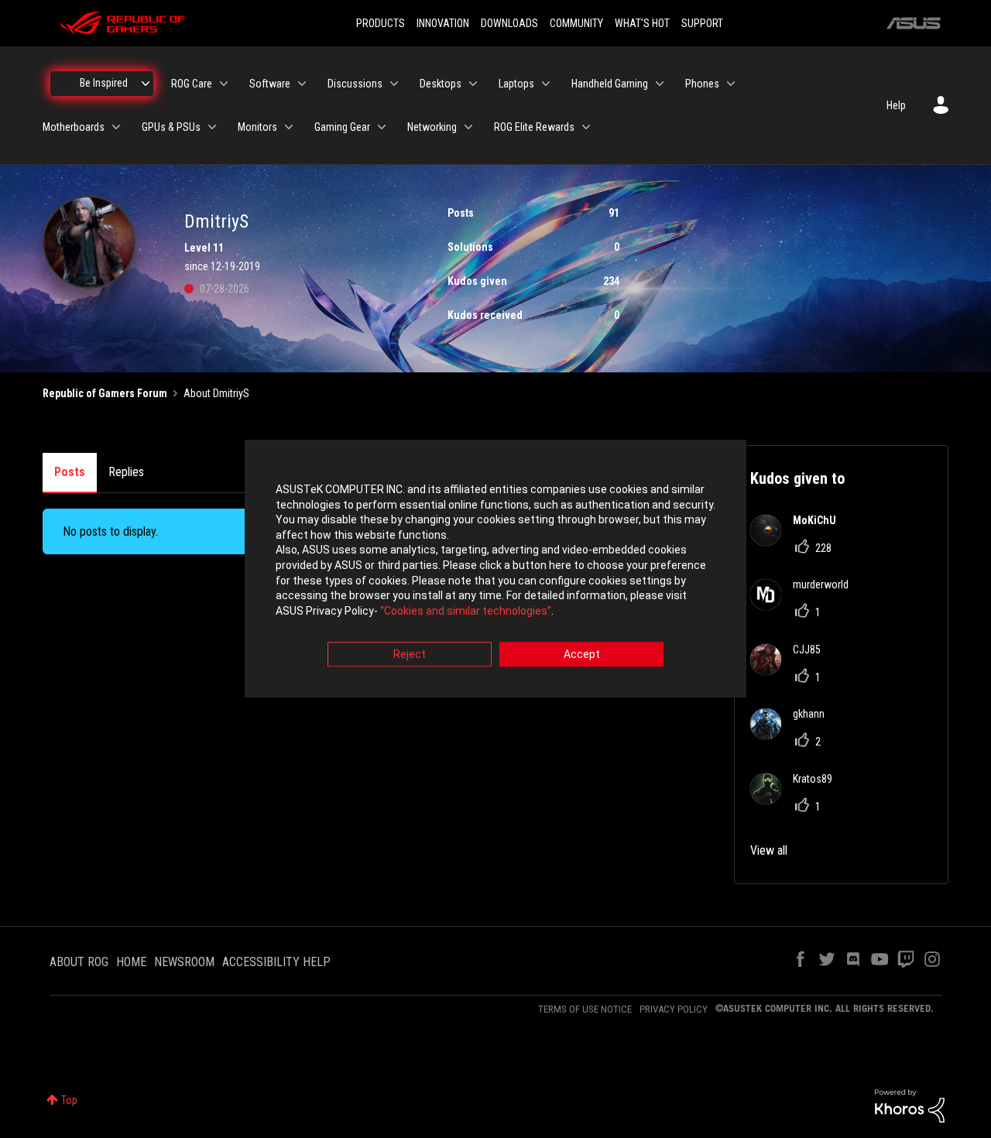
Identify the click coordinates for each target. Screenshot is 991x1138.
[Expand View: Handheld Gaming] (659, 83)
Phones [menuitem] (702, 83)
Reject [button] (409, 655)
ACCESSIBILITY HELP (276, 962)
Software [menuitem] (269, 83)
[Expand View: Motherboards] (116, 127)
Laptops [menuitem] (516, 83)
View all (768, 850)
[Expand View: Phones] (731, 83)
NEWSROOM (184, 962)
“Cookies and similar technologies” (465, 611)
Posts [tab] (69, 471)
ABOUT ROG (79, 962)
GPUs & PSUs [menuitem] (171, 127)
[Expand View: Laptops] (546, 83)
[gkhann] (793, 735)
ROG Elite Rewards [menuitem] (534, 127)
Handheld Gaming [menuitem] (609, 83)
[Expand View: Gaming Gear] (381, 127)
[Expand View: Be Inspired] (145, 83)
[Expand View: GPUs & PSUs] (212, 127)
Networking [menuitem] (432, 127)
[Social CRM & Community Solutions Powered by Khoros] (910, 1105)
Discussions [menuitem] (354, 83)
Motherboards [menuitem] (74, 127)
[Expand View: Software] (302, 83)
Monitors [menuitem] (257, 127)
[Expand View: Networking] (468, 127)
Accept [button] (582, 655)
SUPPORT (702, 23)
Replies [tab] (126, 471)
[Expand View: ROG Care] (223, 83)
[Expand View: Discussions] (394, 83)
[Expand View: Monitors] (289, 127)
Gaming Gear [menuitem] (342, 127)
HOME (131, 962)
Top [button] (69, 1100)
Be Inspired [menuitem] (104, 83)
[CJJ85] (791, 670)
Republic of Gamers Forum (105, 393)
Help (896, 105)
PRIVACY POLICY (674, 1009)
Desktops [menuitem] (440, 83)
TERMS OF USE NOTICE (585, 1009)
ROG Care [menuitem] (191, 83)
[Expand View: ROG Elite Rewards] (586, 127)
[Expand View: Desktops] (473, 83)
